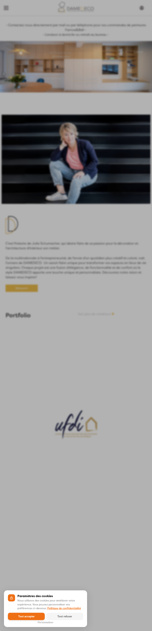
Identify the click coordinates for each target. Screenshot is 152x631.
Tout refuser (64, 616)
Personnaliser (45, 622)
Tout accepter (26, 616)
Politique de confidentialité (64, 608)
